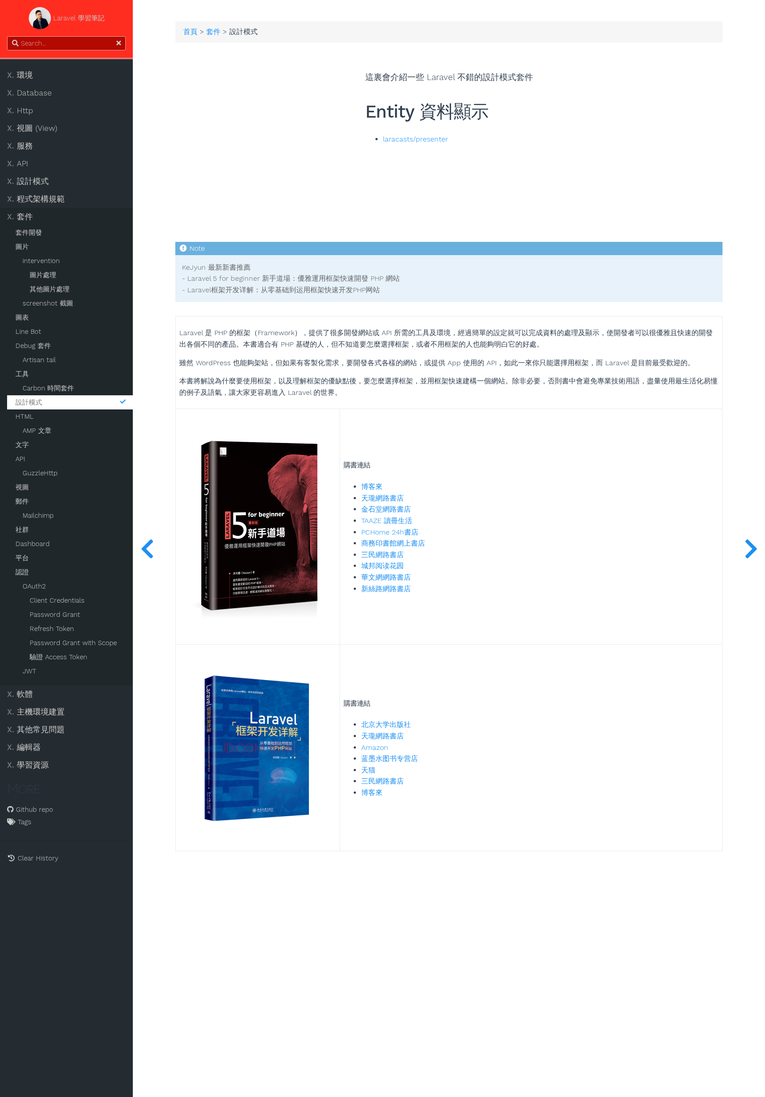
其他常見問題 (36, 729)
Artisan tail (39, 360)
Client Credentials (57, 600)
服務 (20, 145)
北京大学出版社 (386, 724)
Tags (23, 822)
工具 (22, 374)
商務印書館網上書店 (393, 543)
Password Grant (55, 615)
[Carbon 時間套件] (147, 548)
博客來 (371, 486)
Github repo (33, 810)
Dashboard (32, 544)
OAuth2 (34, 586)
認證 (22, 572)
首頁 (190, 32)
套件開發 (28, 233)
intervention (41, 261)
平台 (22, 558)
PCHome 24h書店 (389, 532)
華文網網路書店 (386, 577)
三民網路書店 (382, 554)
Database (29, 92)
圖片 (22, 247)
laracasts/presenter (415, 139)
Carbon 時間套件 (48, 388)
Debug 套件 (33, 346)
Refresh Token (52, 629)
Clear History (36, 858)
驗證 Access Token (58, 657)
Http (20, 110)
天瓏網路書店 (382, 498)
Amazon (374, 747)
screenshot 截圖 (48, 303)
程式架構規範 (36, 199)
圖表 (22, 317)
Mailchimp (38, 516)
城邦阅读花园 (382, 566)
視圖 (22, 487)
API (17, 163)
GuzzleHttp (40, 473)
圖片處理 (43, 275)
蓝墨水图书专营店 (389, 758)
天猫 (368, 770)
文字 (22, 445)
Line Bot (28, 332)
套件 (20, 216)
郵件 (22, 501)
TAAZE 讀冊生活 (386, 520)
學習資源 (28, 765)
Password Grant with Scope (73, 643)
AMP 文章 (37, 431)
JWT (29, 671)
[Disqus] (448, 961)
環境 (20, 75)
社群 (22, 530)
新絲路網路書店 (386, 589)
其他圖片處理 (50, 289)
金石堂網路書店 (386, 509)
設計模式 (28, 181)
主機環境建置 (36, 711)
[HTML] (751, 548)
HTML (24, 416)
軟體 (20, 694)
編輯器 (24, 747)
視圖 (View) (32, 128)
